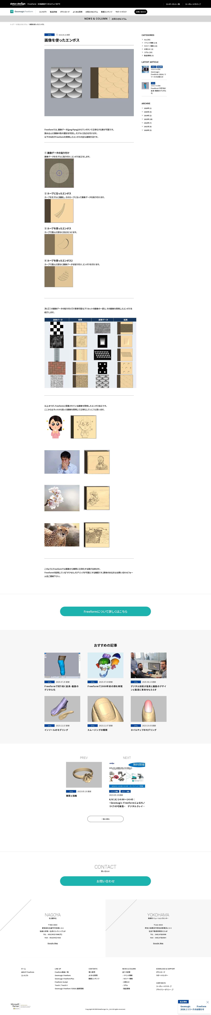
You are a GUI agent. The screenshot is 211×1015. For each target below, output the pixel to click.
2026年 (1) (148, 108)
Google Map (53, 943)
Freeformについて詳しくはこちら (105, 611)
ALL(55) (147, 39)
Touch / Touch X (61, 985)
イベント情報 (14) (150, 43)
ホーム (23, 969)
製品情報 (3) (149, 55)
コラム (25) (148, 52)
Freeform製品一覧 (62, 972)
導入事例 (92, 972)
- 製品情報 (126, 988)
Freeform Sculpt (61, 982)
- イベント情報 (127, 975)
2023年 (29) (148, 119)
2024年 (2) (148, 115)
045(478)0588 (160, 934)
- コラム (125, 985)
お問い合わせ (106, 881)
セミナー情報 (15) (150, 46)
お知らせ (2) (148, 49)
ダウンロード (160, 972)
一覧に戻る (105, 819)
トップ (12, 24)
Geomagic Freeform (63, 975)
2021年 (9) (148, 126)
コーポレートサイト (162, 986)
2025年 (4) (148, 112)
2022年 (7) (148, 123)
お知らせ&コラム (21, 24)
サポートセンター (162, 975)
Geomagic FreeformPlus (64, 978)
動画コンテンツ (94, 978)
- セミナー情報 (127, 978)
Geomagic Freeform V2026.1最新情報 (69, 988)
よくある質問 (93, 975)
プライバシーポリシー (163, 989)
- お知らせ (126, 982)
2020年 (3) (148, 130)
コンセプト (24, 975)
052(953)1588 (53, 934)
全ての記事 (126, 972)
